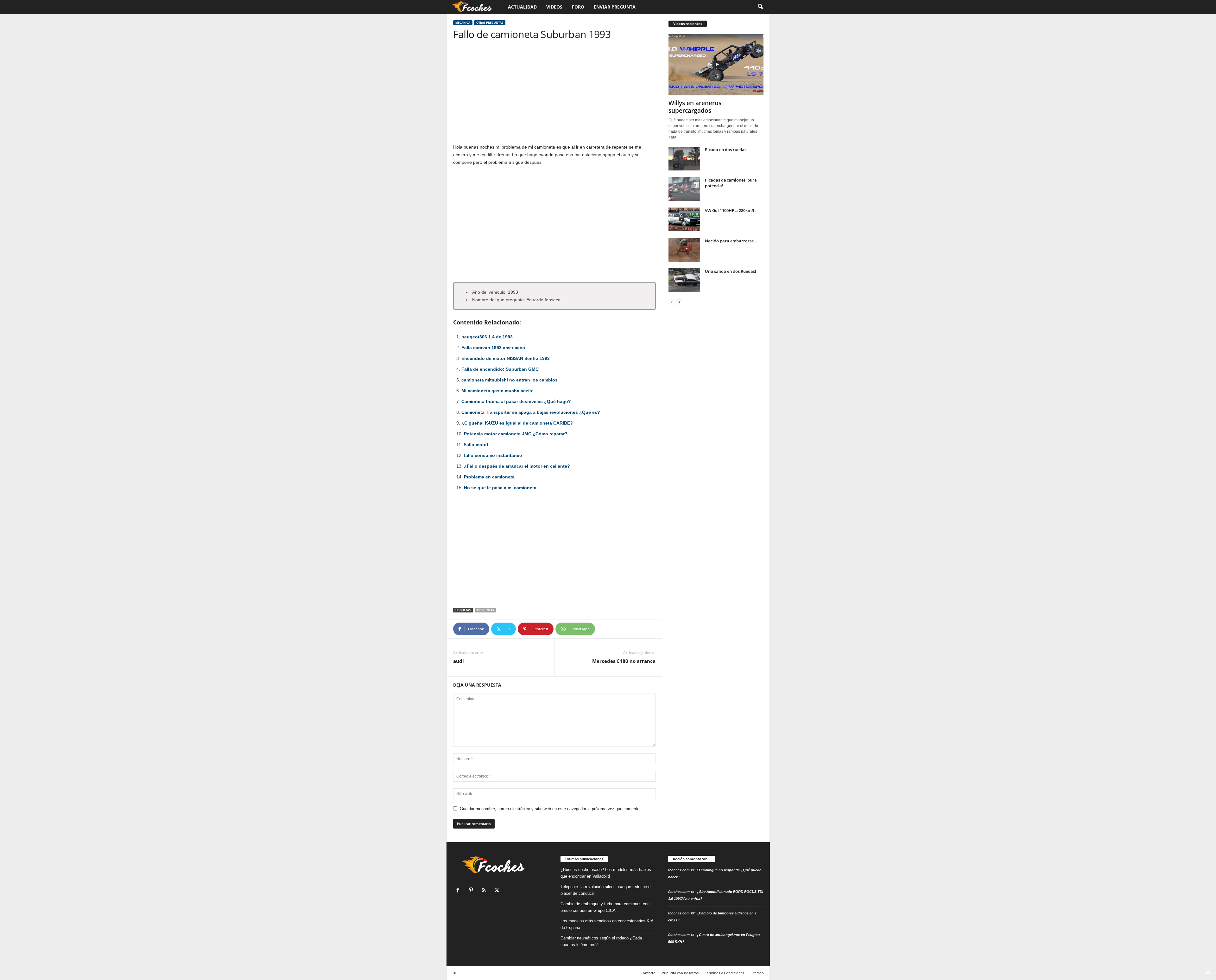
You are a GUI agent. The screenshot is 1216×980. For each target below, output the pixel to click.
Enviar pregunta (615, 7)
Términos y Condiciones (724, 972)
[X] (498, 890)
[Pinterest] (472, 890)
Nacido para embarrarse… (731, 241)
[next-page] (679, 302)
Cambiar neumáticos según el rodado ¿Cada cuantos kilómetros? (601, 941)
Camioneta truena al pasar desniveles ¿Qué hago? (516, 401)
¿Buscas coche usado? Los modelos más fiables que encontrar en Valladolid (605, 873)
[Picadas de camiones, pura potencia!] (684, 189)
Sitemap (757, 972)
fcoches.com (679, 870)
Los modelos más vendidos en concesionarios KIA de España (606, 924)
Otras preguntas (489, 23)
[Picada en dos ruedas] (684, 158)
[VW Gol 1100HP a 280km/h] (684, 219)
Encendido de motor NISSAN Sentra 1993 (505, 358)
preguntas (485, 610)
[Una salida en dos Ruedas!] (684, 280)
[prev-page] (671, 302)
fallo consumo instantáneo (493, 455)
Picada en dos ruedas (725, 149)
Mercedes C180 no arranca (624, 661)
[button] (760, 7)
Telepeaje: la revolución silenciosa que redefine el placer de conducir (605, 890)
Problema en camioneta (489, 476)
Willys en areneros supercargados (694, 107)
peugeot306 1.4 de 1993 (487, 336)
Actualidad (522, 7)
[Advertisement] (554, 96)
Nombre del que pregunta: (498, 299)
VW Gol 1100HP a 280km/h (730, 210)
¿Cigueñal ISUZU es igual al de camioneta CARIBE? (517, 423)
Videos (554, 7)
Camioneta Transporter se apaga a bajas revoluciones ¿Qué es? (530, 412)
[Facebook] (459, 890)
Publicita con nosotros (680, 972)
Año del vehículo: (489, 292)
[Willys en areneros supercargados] (715, 64)
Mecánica (462, 23)
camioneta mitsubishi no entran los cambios (509, 379)
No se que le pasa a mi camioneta (500, 487)
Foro (578, 7)
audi (458, 661)
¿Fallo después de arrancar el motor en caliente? (517, 466)
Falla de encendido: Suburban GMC (500, 369)
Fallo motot (476, 444)
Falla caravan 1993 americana (493, 347)
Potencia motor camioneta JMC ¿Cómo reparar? (515, 433)
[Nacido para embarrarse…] (684, 250)
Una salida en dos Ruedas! (730, 271)
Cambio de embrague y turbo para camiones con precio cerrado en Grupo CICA (604, 907)
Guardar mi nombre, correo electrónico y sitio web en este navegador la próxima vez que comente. (550, 808)
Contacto (648, 972)
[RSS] (485, 890)
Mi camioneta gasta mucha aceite (497, 390)
